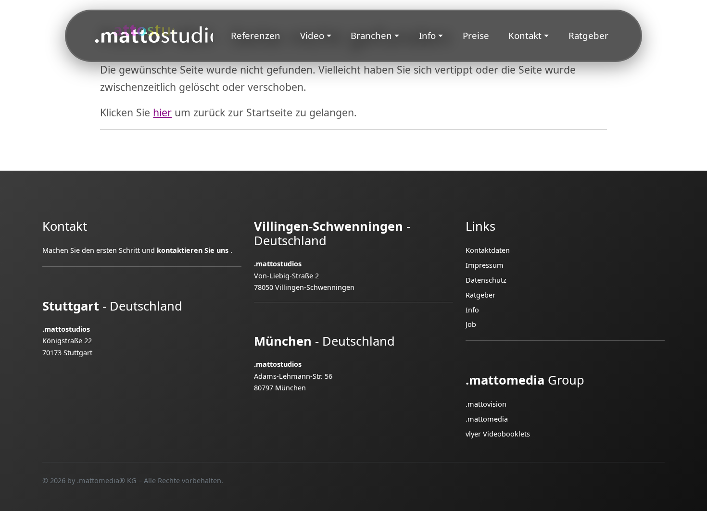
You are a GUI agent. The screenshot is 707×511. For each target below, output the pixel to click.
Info (472, 309)
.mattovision (486, 404)
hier (162, 112)
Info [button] (427, 35)
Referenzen (255, 35)
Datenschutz (486, 280)
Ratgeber (588, 35)
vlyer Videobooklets (498, 433)
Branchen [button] (371, 35)
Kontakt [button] (525, 35)
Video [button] (312, 35)
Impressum (485, 265)
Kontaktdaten (488, 250)
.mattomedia (487, 419)
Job (471, 324)
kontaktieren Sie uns (192, 250)
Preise (476, 35)
